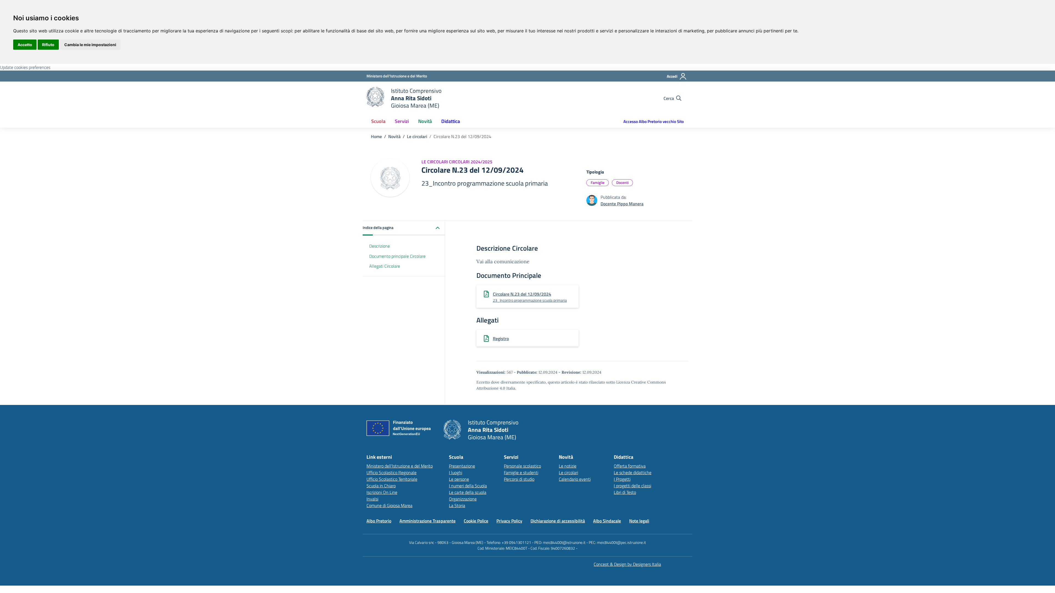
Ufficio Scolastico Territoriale (392, 479)
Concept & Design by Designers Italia (627, 564)
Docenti (622, 182)
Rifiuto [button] (48, 44)
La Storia (457, 505)
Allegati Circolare (384, 266)
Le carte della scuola (467, 492)
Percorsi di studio (519, 479)
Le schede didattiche (632, 472)
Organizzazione (463, 499)
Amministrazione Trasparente (427, 521)
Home (376, 136)
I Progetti (622, 479)
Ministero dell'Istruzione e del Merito (400, 466)
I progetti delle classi (632, 485)
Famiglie (597, 182)
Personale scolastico (522, 466)
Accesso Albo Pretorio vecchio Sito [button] (653, 121)
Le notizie (567, 466)
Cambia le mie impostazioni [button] (90, 44)
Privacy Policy (509, 521)
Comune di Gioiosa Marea (389, 505)
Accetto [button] (25, 44)
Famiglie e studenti (521, 472)
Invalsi (372, 499)
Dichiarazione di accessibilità (558, 521)
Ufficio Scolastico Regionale (392, 472)
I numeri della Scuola (468, 485)
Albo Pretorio (379, 521)
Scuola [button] (378, 121)
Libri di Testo (625, 492)
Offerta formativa (630, 466)
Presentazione (462, 466)
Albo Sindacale (607, 521)
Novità (394, 136)
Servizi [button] (402, 121)
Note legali (639, 521)
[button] (404, 228)
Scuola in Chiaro (381, 485)
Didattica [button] (450, 121)
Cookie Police (476, 521)
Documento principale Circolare (397, 256)
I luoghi (455, 472)
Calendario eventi (575, 479)
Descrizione (379, 246)
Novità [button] (425, 121)
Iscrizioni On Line (382, 492)
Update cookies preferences (25, 67)
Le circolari (417, 136)
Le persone (459, 479)
